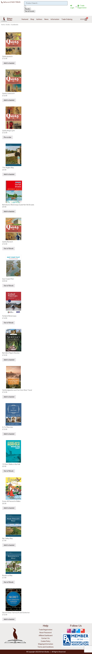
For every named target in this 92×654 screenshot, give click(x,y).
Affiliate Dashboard (45, 635)
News (46, 19)
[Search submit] (25, 6)
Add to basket (9, 63)
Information (55, 19)
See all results (29, 11)
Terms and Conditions (46, 647)
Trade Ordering (66, 19)
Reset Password (45, 632)
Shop (32, 19)
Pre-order (7, 137)
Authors (39, 19)
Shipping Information (45, 644)
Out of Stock (8, 248)
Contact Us (45, 638)
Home (3, 24)
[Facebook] (74, 631)
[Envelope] (83, 631)
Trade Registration (45, 630)
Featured (25, 19)
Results (27, 9)
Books (8, 24)
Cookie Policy (45, 641)
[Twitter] (78, 631)
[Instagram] (69, 631)
